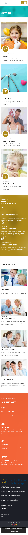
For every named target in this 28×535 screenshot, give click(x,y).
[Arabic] (11, 524)
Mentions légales (5, 514)
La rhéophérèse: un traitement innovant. (10, 487)
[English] (12, 524)
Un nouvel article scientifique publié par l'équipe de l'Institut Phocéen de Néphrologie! (13, 500)
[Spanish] (16, 524)
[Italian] (15, 524)
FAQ (2, 516)
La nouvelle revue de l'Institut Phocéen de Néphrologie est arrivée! (11, 505)
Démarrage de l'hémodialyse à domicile (10, 495)
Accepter (14, 531)
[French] (14, 524)
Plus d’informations (18, 529)
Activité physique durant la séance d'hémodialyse (13, 491)
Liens (2, 512)
